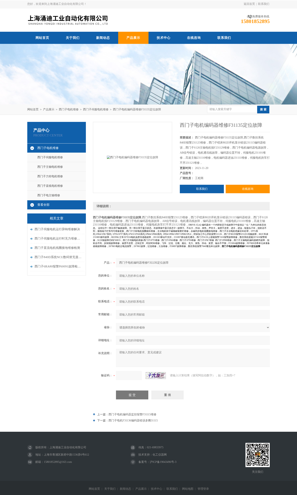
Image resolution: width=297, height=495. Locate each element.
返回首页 (249, 3)
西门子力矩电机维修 (50, 176)
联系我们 (263, 3)
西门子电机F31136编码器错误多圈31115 (133, 420)
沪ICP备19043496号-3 (163, 461)
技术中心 (164, 37)
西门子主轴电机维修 (50, 166)
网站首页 (42, 37)
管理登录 (203, 488)
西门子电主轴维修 (48, 195)
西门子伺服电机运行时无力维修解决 (59, 238)
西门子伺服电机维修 (95, 109)
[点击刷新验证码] (156, 375)
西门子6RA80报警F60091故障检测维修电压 (59, 266)
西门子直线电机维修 (50, 185)
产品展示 (133, 37)
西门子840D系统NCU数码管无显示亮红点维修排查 (59, 257)
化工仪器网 (160, 454)
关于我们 (73, 37)
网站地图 (187, 488)
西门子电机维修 (69, 109)
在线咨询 (194, 37)
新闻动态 (103, 37)
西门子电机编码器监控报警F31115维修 (132, 414)
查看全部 (43, 204)
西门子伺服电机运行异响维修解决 (57, 229)
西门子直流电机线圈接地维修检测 (57, 247)
